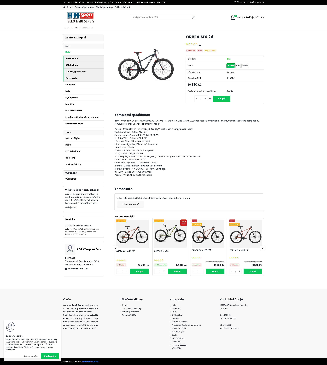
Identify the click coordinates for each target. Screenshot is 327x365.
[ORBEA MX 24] (146, 61)
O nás (70, 7)
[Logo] (80, 17)
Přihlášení (241, 2)
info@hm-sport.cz (78, 268)
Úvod (67, 27)
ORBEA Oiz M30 (161, 251)
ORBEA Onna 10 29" (125, 251)
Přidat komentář (130, 204)
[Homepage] (64, 7)
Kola (75, 27)
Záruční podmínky (104, 7)
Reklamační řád (122, 7)
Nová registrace (257, 2)
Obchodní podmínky (84, 7)
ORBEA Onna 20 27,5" (202, 250)
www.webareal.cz (90, 361)
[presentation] (115, 248)
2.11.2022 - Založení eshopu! (78, 225)
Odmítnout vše (30, 356)
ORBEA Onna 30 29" (239, 250)
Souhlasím (50, 356)
